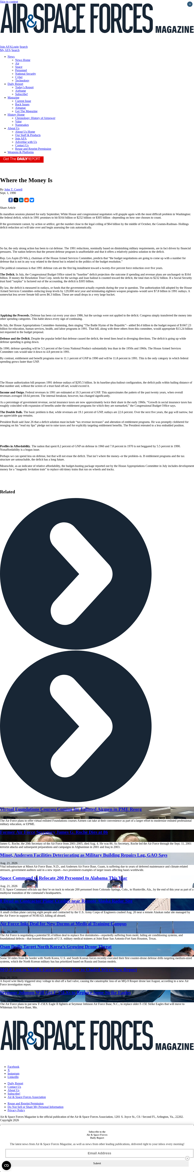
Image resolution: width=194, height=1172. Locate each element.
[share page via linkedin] (21, 201)
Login (15, 46)
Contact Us (22, 145)
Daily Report (15, 84)
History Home (16, 114)
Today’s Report (24, 87)
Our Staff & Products (28, 135)
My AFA (5, 50)
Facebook (13, 1066)
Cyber (19, 77)
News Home (22, 60)
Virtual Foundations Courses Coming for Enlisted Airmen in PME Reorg (71, 809)
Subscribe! (21, 94)
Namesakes (22, 124)
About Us (13, 128)
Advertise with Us (26, 142)
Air (17, 63)
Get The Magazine (26, 111)
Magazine (13, 97)
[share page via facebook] (10, 201)
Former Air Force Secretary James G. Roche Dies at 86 (54, 832)
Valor (18, 121)
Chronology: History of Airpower (35, 118)
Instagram (13, 1073)
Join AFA (6, 46)
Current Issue (23, 101)
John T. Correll (13, 189)
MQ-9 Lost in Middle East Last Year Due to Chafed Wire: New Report (68, 969)
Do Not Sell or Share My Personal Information (35, 1106)
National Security (25, 73)
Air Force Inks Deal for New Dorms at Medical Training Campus (63, 923)
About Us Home (25, 131)
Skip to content (9, 1)
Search (24, 46)
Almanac (20, 107)
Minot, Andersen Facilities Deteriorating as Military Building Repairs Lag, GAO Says (83, 855)
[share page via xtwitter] (16, 201)
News (11, 56)
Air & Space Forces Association (27, 1097)
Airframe (20, 90)
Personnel (21, 70)
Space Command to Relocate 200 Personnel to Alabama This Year (63, 877)
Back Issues (22, 104)
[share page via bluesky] (32, 201)
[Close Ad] (187, 1158)
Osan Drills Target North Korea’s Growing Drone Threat (56, 946)
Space (18, 66)
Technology (22, 80)
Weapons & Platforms (21, 152)
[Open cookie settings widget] (6, 1165)
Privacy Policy (16, 1110)
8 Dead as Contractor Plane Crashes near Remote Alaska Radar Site (66, 900)
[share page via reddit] (26, 201)
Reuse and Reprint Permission (33, 148)
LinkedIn (13, 1077)
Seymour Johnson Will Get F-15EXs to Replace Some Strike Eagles (65, 992)
